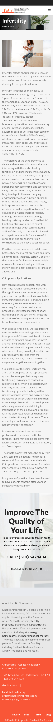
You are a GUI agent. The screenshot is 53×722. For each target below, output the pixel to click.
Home (4, 26)
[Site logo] (15, 10)
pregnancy (8, 624)
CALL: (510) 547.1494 (26, 556)
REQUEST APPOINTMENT (25, 568)
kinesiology (31, 632)
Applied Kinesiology (29, 664)
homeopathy (9, 635)
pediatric (36, 624)
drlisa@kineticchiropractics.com (19, 695)
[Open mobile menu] (49, 10)
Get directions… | (11, 685)
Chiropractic (9, 664)
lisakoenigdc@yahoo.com (16, 699)
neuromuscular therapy (35, 635)
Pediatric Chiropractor (14, 668)
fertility (35, 621)
